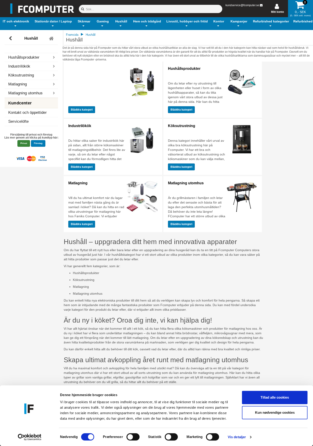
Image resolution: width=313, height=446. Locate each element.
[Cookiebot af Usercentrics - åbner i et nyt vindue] (30, 437)
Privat (23, 143)
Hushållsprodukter (184, 69)
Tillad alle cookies (275, 397)
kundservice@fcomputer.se (242, 5)
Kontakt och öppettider (27, 112)
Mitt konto (277, 12)
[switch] (133, 437)
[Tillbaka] (10, 38)
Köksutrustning (181, 126)
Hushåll (31, 38)
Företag (38, 143)
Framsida (72, 34)
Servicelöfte (18, 121)
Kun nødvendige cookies (275, 412)
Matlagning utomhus (186, 183)
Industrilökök (79, 126)
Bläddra (82, 109)
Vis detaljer (237, 437)
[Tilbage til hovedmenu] (52, 38)
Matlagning (78, 183)
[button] (16, 23)
